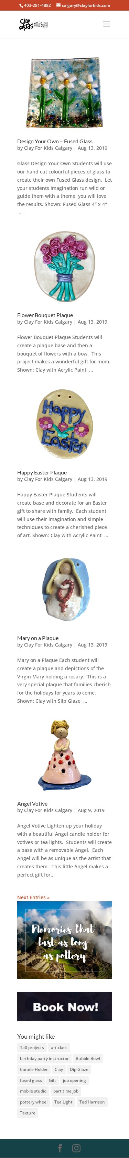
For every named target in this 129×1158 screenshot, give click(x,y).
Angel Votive (32, 803)
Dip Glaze (79, 1069)
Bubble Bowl (88, 1058)
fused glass (31, 1080)
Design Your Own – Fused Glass (55, 141)
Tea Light (63, 1102)
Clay (59, 1069)
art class (59, 1047)
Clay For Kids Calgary (48, 148)
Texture (27, 1113)
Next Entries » (33, 897)
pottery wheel (33, 1102)
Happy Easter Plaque (42, 472)
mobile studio (33, 1091)
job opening (74, 1080)
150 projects (32, 1047)
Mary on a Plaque (37, 638)
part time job (65, 1091)
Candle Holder (34, 1069)
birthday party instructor (44, 1058)
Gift (52, 1080)
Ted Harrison (92, 1102)
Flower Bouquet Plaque (45, 315)
